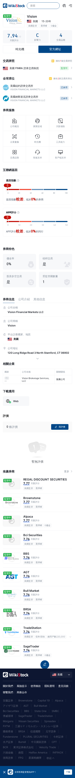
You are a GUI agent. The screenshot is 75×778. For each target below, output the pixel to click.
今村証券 (58, 736)
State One (40, 711)
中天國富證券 (38, 741)
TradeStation (45, 715)
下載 (68, 772)
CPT (54, 741)
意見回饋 (63, 685)
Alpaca (59, 700)
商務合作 (22, 692)
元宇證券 (51, 731)
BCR (5, 747)
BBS (26, 711)
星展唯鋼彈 (35, 757)
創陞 (20, 752)
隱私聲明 (49, 685)
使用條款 (36, 685)
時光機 (19, 49)
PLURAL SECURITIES (35, 736)
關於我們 (8, 685)
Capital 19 (44, 700)
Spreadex (50, 721)
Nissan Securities (29, 721)
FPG (20, 757)
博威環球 (8, 715)
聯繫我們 (8, 692)
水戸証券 (8, 741)
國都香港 (8, 731)
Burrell (22, 741)
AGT (26, 705)
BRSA (21, 731)
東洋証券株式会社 (23, 747)
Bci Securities (11, 711)
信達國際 (35, 731)
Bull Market (40, 705)
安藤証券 (8, 700)
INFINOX (58, 752)
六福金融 (8, 752)
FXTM (6, 726)
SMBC (55, 711)
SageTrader (25, 715)
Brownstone (25, 700)
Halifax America (38, 752)
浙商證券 (8, 757)
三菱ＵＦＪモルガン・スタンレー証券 (36, 726)
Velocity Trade (47, 747)
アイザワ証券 (10, 705)
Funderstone (10, 736)
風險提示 (22, 685)
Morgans (8, 721)
